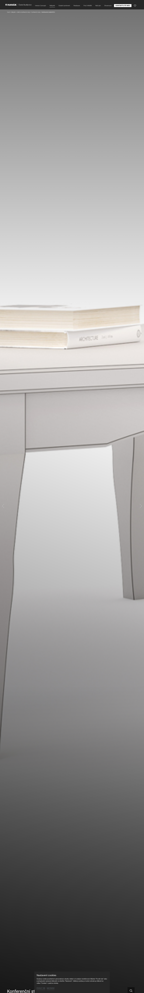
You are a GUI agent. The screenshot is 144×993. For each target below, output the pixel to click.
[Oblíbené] (135, 5)
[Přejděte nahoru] (139, 988)
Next (141, 506)
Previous (3, 506)
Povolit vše (41, 988)
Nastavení (50, 988)
